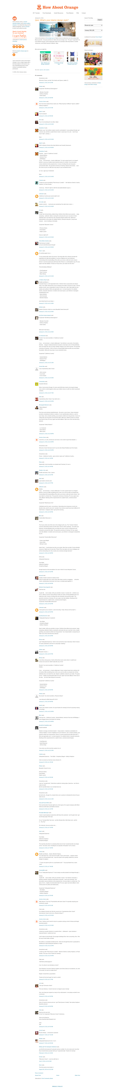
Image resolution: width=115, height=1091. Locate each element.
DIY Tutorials (36, 13)
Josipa (40, 86)
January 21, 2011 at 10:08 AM (46, 147)
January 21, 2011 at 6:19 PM (46, 635)
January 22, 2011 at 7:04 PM (46, 827)
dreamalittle (42, 870)
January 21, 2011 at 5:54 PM (46, 612)
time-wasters (46, 69)
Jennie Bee (42, 366)
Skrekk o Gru (42, 470)
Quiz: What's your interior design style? (52, 20)
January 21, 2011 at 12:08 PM (46, 433)
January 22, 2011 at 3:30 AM (46, 777)
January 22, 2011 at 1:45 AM (46, 762)
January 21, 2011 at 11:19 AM (46, 303)
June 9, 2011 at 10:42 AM (45, 1061)
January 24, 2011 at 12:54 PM (46, 955)
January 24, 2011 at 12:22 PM (46, 945)
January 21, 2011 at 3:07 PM (46, 483)
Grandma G (42, 128)
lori (40, 210)
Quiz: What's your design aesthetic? (45, 63)
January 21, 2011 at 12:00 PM (46, 401)
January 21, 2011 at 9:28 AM (46, 97)
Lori (40, 983)
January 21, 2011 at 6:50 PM (46, 645)
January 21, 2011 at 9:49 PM (46, 701)
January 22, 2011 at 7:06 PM (46, 848)
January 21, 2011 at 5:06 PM (46, 583)
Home (57, 1075)
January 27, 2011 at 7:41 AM (46, 1034)
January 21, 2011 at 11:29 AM (46, 332)
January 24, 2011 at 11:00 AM (46, 925)
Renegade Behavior (44, 405)
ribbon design (93, 84)
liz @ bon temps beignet (45, 315)
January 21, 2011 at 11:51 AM (46, 362)
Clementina (42, 381)
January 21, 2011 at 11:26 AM (46, 311)
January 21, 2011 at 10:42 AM (46, 276)
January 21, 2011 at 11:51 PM (46, 750)
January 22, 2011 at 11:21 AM (46, 799)
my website (26, 26)
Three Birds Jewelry (44, 241)
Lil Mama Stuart (43, 280)
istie (40, 1010)
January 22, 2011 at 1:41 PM (46, 809)
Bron (40, 715)
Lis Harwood (42, 335)
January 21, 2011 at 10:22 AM (46, 190)
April (40, 478)
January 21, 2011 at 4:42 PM (46, 571)
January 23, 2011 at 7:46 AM (46, 866)
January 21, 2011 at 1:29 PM (46, 458)
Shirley (40, 693)
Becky (40, 657)
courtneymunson (43, 615)
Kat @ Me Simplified (44, 725)
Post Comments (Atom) (47, 1078)
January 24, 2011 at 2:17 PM (46, 979)
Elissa (40, 639)
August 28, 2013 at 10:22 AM (46, 1069)
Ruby (40, 462)
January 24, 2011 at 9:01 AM (46, 905)
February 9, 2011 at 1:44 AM (46, 1053)
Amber (40, 649)
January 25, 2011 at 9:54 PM (46, 1006)
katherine (41, 486)
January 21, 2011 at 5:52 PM (46, 603)
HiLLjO (40, 1030)
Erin (40, 119)
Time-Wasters (69, 13)
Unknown (41, 193)
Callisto (41, 754)
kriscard (41, 575)
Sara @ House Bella (44, 802)
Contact (84, 13)
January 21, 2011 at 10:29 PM (46, 711)
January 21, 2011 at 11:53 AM (46, 377)
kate (40, 396)
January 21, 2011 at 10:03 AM (46, 139)
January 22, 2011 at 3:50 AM (46, 789)
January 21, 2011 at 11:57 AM (46, 393)
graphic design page (22, 51)
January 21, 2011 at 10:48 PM (46, 721)
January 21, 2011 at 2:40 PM (46, 466)
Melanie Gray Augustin (44, 587)
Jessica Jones (42, 101)
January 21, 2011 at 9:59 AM (46, 116)
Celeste (41, 180)
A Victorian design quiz (58, 63)
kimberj (41, 307)
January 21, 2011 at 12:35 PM (46, 442)
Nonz (40, 1065)
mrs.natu (41, 202)
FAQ (77, 13)
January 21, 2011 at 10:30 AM (46, 237)
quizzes (41, 69)
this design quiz (50, 38)
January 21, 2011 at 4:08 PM (46, 553)
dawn (40, 831)
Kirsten (40, 1056)
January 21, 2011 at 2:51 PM (46, 474)
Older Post (77, 1075)
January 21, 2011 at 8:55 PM (46, 689)
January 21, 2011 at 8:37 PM (46, 654)
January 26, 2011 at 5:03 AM (46, 1026)
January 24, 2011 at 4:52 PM (46, 996)
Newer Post (38, 1075)
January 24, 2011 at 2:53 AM (46, 895)
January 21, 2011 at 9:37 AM (46, 107)
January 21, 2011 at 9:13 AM (46, 82)
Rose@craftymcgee (44, 812)
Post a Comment (39, 1073)
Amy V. (40, 250)
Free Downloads (47, 13)
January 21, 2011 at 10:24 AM (46, 198)
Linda (40, 851)
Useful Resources (58, 13)
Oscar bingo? (99, 37)
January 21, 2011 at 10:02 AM (46, 124)
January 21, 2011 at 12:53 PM (46, 450)
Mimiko (41, 1038)
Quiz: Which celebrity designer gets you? (72, 63)
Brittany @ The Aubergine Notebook (48, 1046)
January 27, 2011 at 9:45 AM (46, 1043)
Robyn (40, 766)
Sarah (40, 705)
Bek (40, 515)
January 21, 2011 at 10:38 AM (46, 247)
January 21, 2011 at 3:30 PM (46, 512)
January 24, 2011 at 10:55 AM (46, 915)
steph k (41, 111)
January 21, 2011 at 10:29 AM (46, 206)
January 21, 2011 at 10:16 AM (46, 176)
